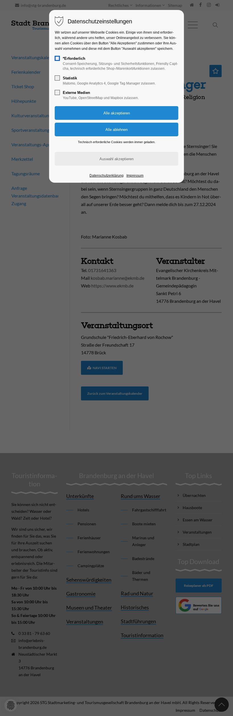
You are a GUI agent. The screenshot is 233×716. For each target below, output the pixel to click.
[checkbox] (57, 58)
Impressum (134, 176)
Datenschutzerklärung (107, 176)
